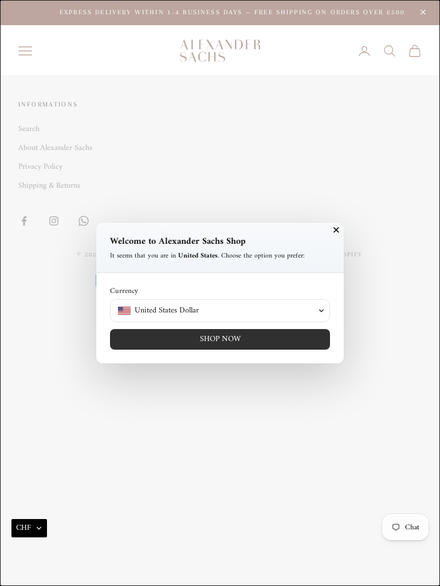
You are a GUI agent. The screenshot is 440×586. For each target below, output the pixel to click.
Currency (124, 291)
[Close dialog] (336, 230)
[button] (29, 528)
